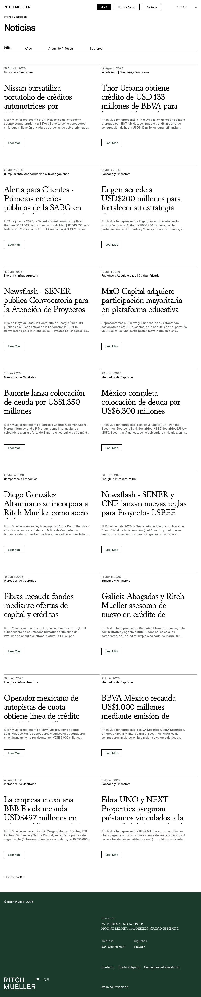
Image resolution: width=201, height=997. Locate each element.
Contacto (152, 7)
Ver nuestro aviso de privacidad (37, 966)
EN (185, 7)
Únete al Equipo (126, 7)
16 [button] (21, 877)
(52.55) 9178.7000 (113, 947)
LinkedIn (139, 947)
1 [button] (6, 877)
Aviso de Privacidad (114, 987)
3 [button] (11, 877)
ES (178, 7)
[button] (4, 877)
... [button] (14, 877)
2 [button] (9, 877)
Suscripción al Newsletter (162, 967)
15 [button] (17, 877)
